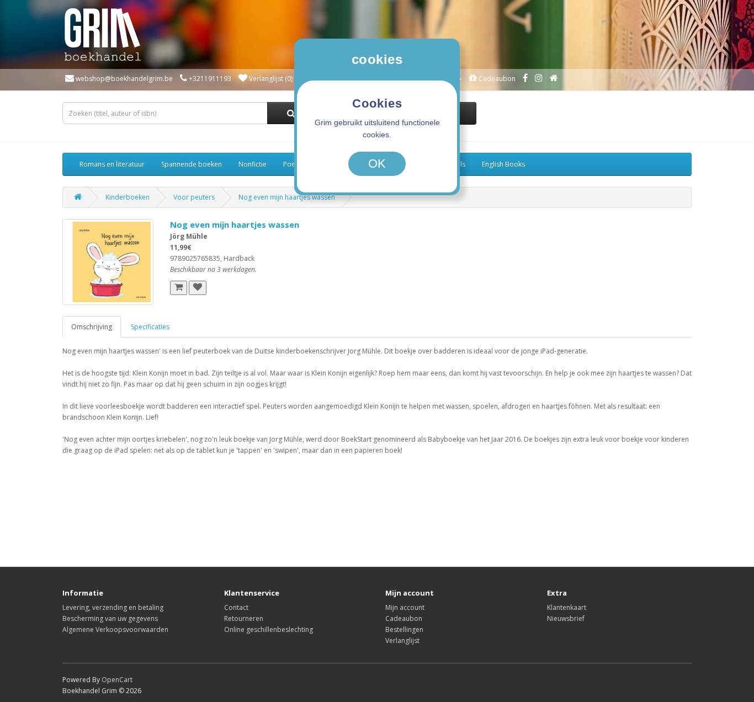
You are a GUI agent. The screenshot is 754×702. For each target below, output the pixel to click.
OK (377, 163)
